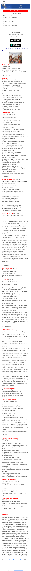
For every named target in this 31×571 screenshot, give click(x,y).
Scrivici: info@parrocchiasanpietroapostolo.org (15, 565)
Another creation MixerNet (18, 570)
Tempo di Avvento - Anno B (15, 559)
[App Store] (15, 40)
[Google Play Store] (15, 45)
